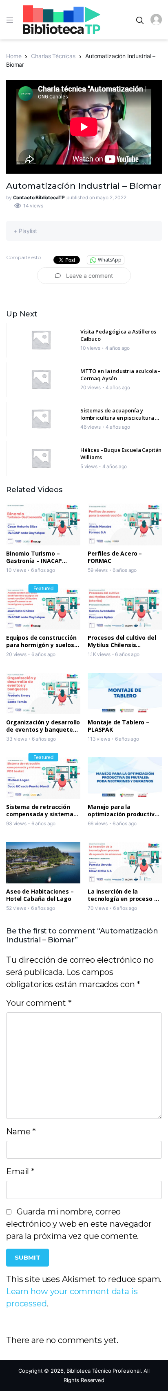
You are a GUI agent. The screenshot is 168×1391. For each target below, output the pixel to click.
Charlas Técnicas (53, 55)
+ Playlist (25, 230)
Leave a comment (89, 275)
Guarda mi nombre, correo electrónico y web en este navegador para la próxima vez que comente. (79, 1224)
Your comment (39, 1003)
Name (21, 1131)
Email (20, 1171)
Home (13, 55)
